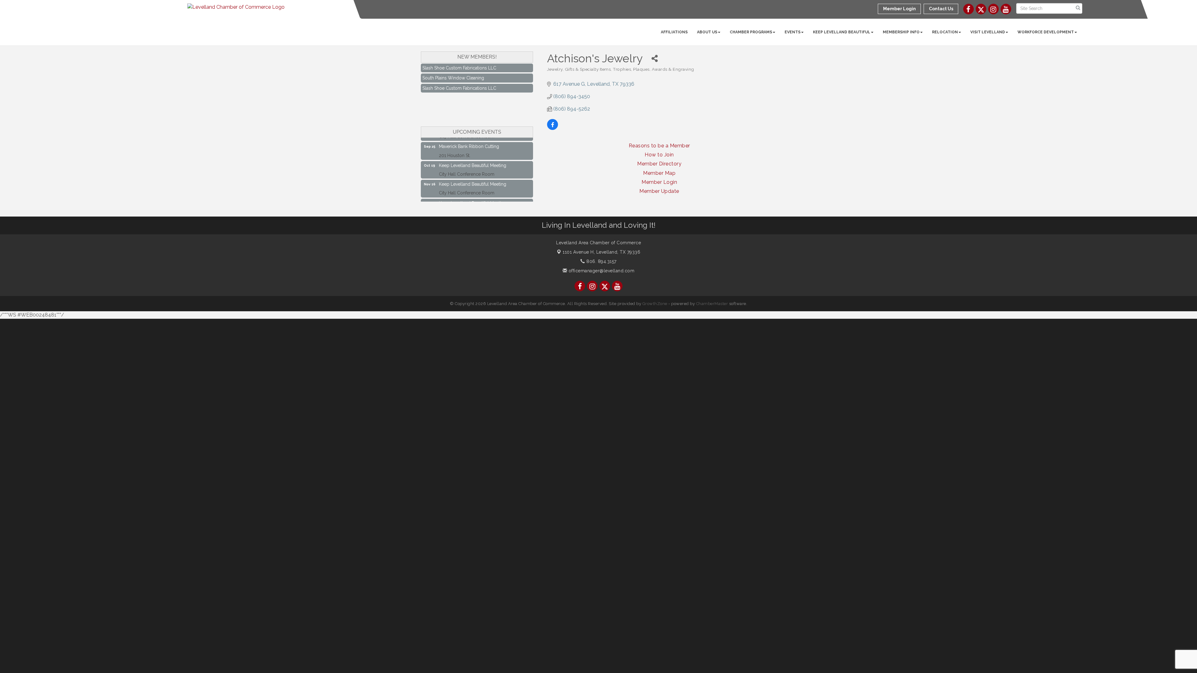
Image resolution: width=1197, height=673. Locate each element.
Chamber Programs (751, 32)
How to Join (659, 155)
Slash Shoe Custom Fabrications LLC (459, 78)
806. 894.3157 (601, 261)
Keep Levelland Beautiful (841, 32)
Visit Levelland (987, 32)
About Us (707, 32)
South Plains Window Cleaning (453, 68)
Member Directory (659, 164)
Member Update (659, 191)
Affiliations (674, 32)
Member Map (659, 173)
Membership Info (901, 32)
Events (792, 32)
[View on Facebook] (552, 128)
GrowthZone (654, 303)
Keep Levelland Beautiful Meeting (472, 156)
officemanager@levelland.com (600, 270)
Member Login (659, 182)
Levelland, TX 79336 (601, 252)
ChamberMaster (712, 303)
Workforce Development (1045, 32)
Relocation (945, 32)
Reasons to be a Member (659, 146)
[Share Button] (654, 58)
